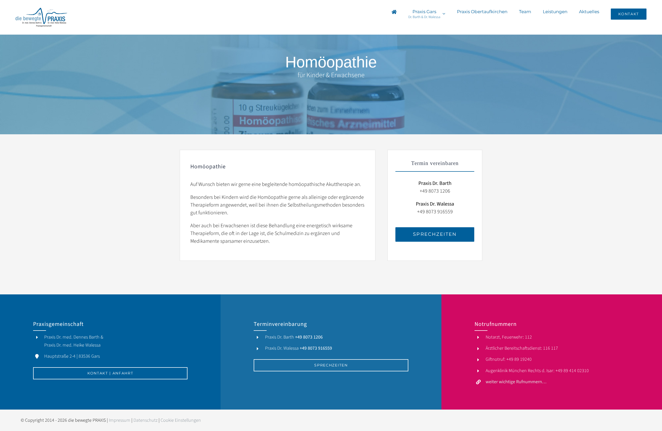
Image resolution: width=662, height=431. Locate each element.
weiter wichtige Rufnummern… (516, 382)
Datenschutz (145, 420)
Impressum (119, 420)
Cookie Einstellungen (181, 420)
